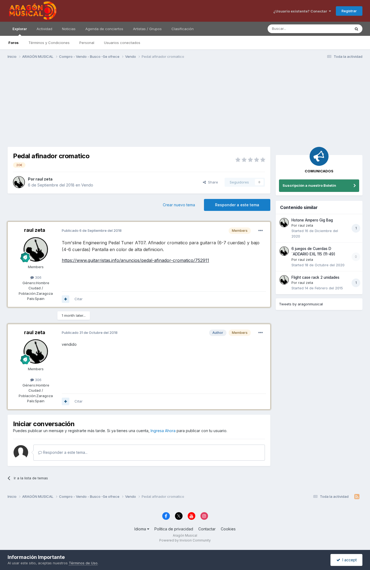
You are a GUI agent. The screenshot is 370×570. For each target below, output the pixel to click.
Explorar (19, 29)
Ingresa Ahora (163, 430)
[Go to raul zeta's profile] (19, 182)
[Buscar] (356, 28)
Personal (86, 42)
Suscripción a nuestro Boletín (309, 185)
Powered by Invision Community (185, 540)
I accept (348, 560)
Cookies (228, 529)
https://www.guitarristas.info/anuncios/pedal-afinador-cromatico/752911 (135, 260)
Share (212, 182)
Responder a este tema (237, 204)
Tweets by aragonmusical (301, 304)
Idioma (140, 529)
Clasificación (182, 29)
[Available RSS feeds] (356, 497)
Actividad (44, 29)
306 (37, 277)
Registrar (349, 11)
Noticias (69, 29)
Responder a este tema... (64, 452)
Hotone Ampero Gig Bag (312, 220)
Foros (13, 42)
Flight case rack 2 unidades (315, 277)
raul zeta (44, 179)
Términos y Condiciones (49, 42)
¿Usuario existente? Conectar (301, 11)
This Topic (334, 29)
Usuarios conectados (122, 42)
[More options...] (260, 230)
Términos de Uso (83, 563)
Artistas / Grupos (147, 29)
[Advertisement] (185, 105)
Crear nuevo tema (179, 204)
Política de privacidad (173, 529)
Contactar (207, 529)
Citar (78, 299)
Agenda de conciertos (104, 29)
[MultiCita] (65, 299)
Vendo (87, 185)
